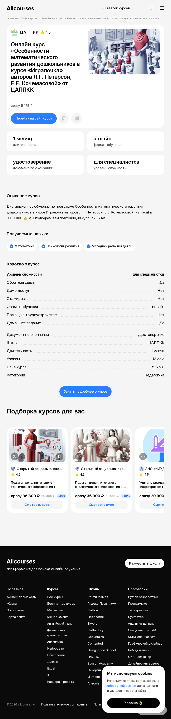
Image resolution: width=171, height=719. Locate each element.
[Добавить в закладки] (59, 456)
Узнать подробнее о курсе (85, 391)
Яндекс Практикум (102, 604)
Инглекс (94, 677)
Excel (51, 668)
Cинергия (95, 670)
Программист (138, 604)
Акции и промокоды (21, 597)
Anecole (93, 683)
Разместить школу (144, 563)
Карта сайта (16, 617)
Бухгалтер (136, 617)
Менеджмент (57, 617)
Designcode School (102, 650)
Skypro (93, 623)
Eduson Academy (100, 663)
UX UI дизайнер (139, 657)
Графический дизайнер (145, 643)
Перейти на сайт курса (33, 118)
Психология (56, 655)
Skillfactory (95, 630)
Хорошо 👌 (133, 703)
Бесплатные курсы (61, 604)
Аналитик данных (141, 623)
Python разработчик (143, 597)
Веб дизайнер (138, 650)
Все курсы (29, 18)
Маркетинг (55, 610)
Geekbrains (96, 637)
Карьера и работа (60, 682)
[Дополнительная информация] (14, 456)
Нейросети (55, 648)
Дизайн (52, 662)
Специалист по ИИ (142, 630)
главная (12, 18)
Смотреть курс (37, 505)
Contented (95, 643)
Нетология (96, 617)
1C (48, 675)
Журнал (12, 604)
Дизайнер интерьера (144, 663)
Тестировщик (138, 610)
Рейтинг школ (98, 597)
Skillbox (93, 610)
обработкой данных (121, 685)
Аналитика (55, 642)
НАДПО (93, 657)
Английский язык (59, 623)
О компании (15, 610)
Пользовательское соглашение (64, 704)
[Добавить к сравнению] (76, 118)
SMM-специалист (141, 637)
